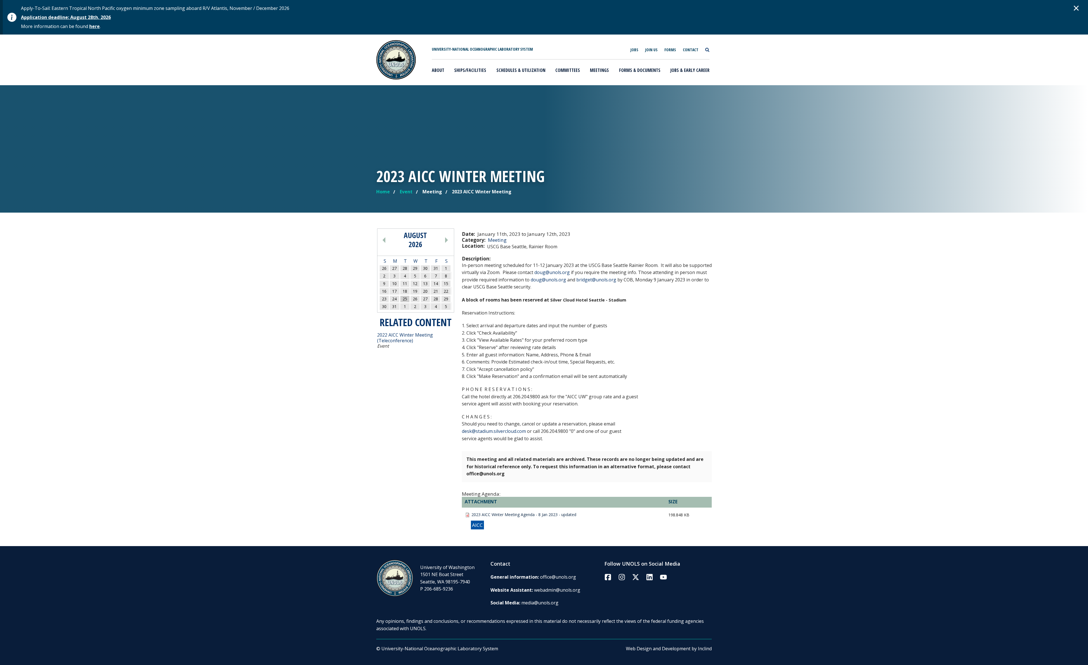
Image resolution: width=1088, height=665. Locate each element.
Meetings (599, 70)
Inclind (705, 648)
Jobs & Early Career (689, 70)
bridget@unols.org (596, 280)
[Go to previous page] (391, 240)
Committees (567, 70)
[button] (1076, 8)
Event (406, 192)
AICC (477, 525)
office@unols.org (558, 577)
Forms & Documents (639, 70)
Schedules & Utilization (520, 70)
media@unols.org (539, 603)
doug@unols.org (552, 272)
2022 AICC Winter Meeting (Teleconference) (405, 337)
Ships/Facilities (470, 70)
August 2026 (415, 240)
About (438, 70)
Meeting (497, 240)
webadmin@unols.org (557, 590)
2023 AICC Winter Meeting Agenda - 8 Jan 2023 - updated (523, 514)
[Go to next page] (439, 240)
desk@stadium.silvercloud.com (494, 431)
